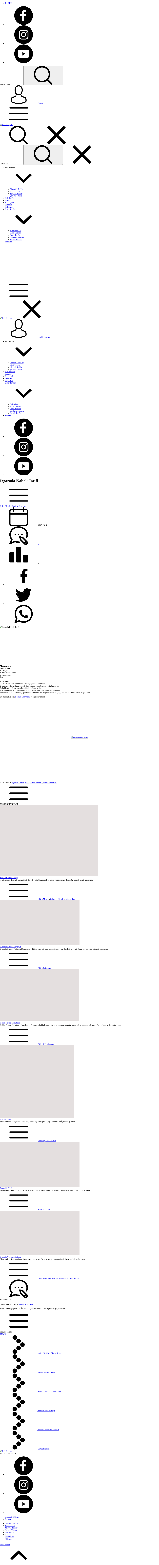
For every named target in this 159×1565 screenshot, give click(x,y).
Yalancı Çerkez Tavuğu (9, 878)
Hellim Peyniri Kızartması (10, 1023)
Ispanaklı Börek (6, 1188)
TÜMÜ (3, 1334)
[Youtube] (23, 62)
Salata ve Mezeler (19, 506)
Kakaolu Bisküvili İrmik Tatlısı (49, 1391)
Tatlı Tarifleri (70, 899)
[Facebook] (23, 24)
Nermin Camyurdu (22, 697)
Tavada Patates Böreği (46, 1372)
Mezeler (8, 506)
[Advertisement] (79, 262)
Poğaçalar (47, 968)
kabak (27, 783)
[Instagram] (23, 43)
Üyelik (40, 103)
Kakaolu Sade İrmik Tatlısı (48, 1430)
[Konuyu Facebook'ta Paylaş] (23, 584)
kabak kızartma (36, 783)
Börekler (41, 1141)
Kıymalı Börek (6, 1119)
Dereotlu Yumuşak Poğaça (10, 1257)
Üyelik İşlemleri (43, 337)
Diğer (2, 506)
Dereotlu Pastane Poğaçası (10, 947)
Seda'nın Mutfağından (60, 1278)
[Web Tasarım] (17, 1545)
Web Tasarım (5, 1545)
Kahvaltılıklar (48, 1044)
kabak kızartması (50, 783)
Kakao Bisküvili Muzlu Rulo (48, 1353)
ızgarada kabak (18, 783)
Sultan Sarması (43, 1449)
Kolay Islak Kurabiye (46, 1411)
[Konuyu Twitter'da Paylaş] (23, 604)
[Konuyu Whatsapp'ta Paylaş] (23, 623)
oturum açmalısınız (26, 1304)
